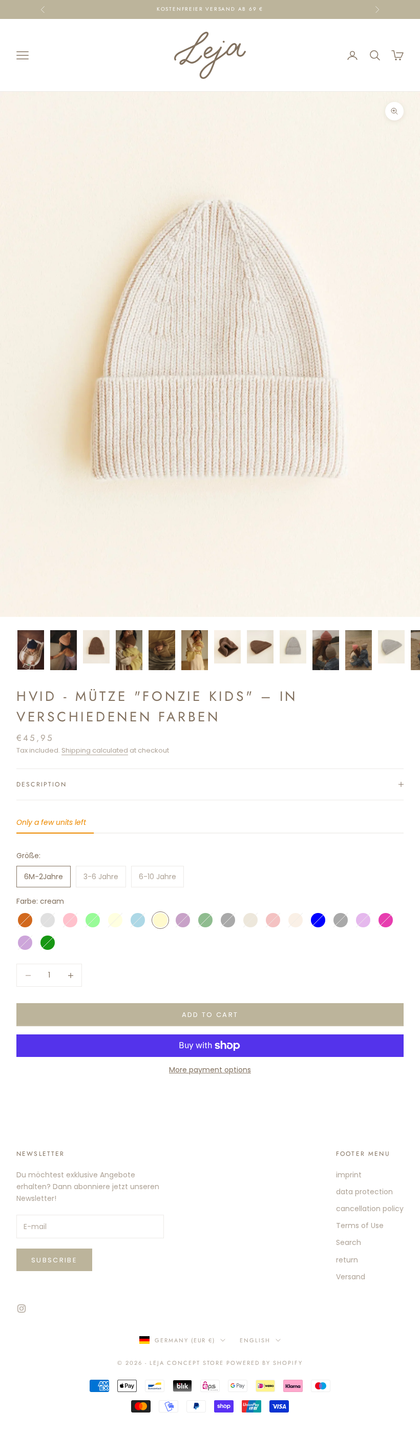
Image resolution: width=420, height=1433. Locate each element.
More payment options (210, 1070)
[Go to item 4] (129, 650)
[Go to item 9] (293, 646)
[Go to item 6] (194, 650)
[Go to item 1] (30, 650)
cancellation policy (370, 1208)
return (347, 1260)
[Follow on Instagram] (21, 1308)
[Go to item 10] (325, 650)
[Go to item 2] (63, 650)
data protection (364, 1192)
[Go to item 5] (162, 650)
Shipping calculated (94, 750)
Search (348, 1242)
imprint (349, 1175)
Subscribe (54, 1260)
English (255, 1340)
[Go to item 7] (227, 646)
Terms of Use (360, 1225)
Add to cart (210, 1015)
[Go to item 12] (391, 646)
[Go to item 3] (96, 646)
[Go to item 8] (260, 646)
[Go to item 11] (358, 650)
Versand (350, 1277)
